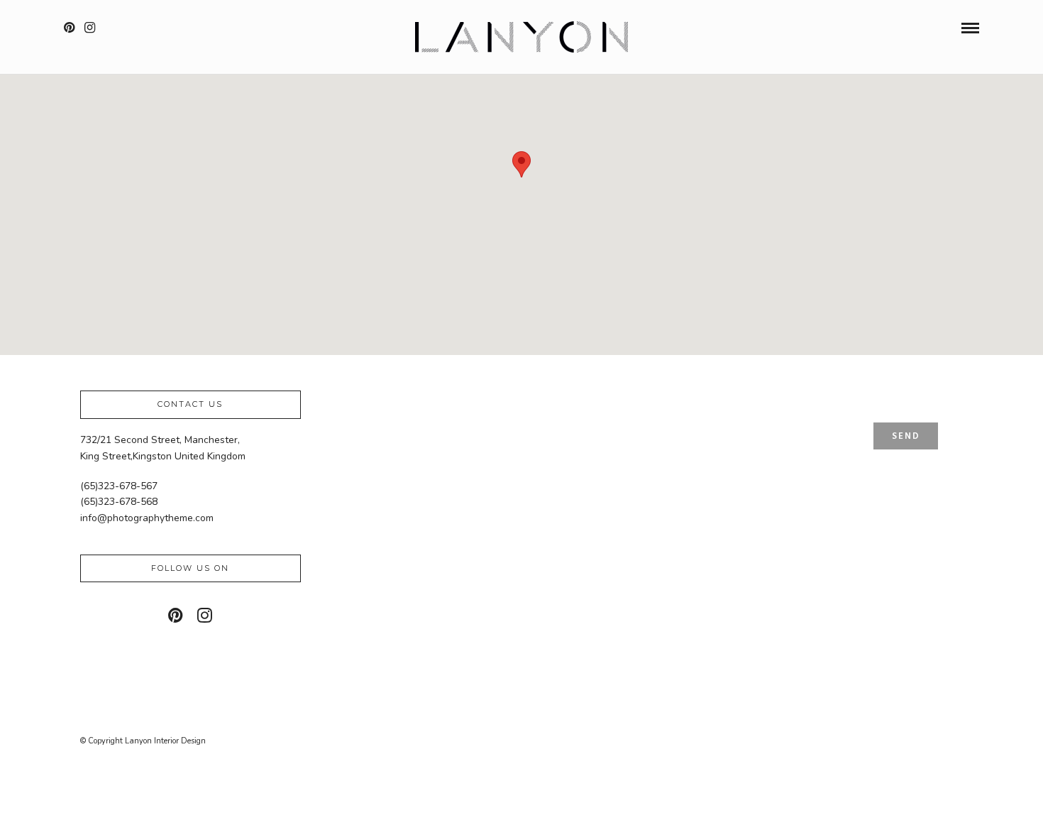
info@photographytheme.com (147, 518)
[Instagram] (89, 27)
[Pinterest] (69, 27)
